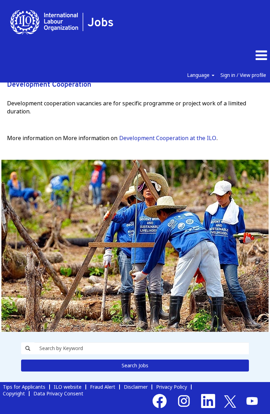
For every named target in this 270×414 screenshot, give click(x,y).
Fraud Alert (102, 386)
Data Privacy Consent (58, 393)
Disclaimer (136, 386)
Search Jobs (135, 365)
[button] (225, 55)
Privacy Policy (171, 386)
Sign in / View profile (243, 75)
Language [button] (199, 75)
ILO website (68, 386)
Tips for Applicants (24, 386)
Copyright (14, 393)
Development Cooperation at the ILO (167, 138)
